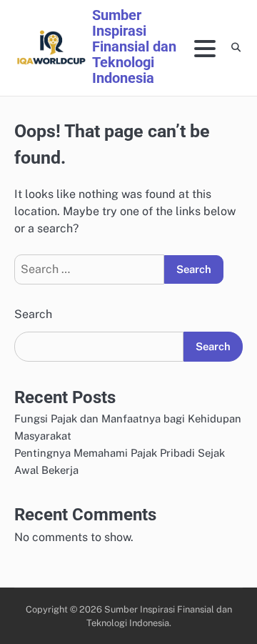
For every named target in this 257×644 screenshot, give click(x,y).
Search (33, 314)
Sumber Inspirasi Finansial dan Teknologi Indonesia (134, 46)
